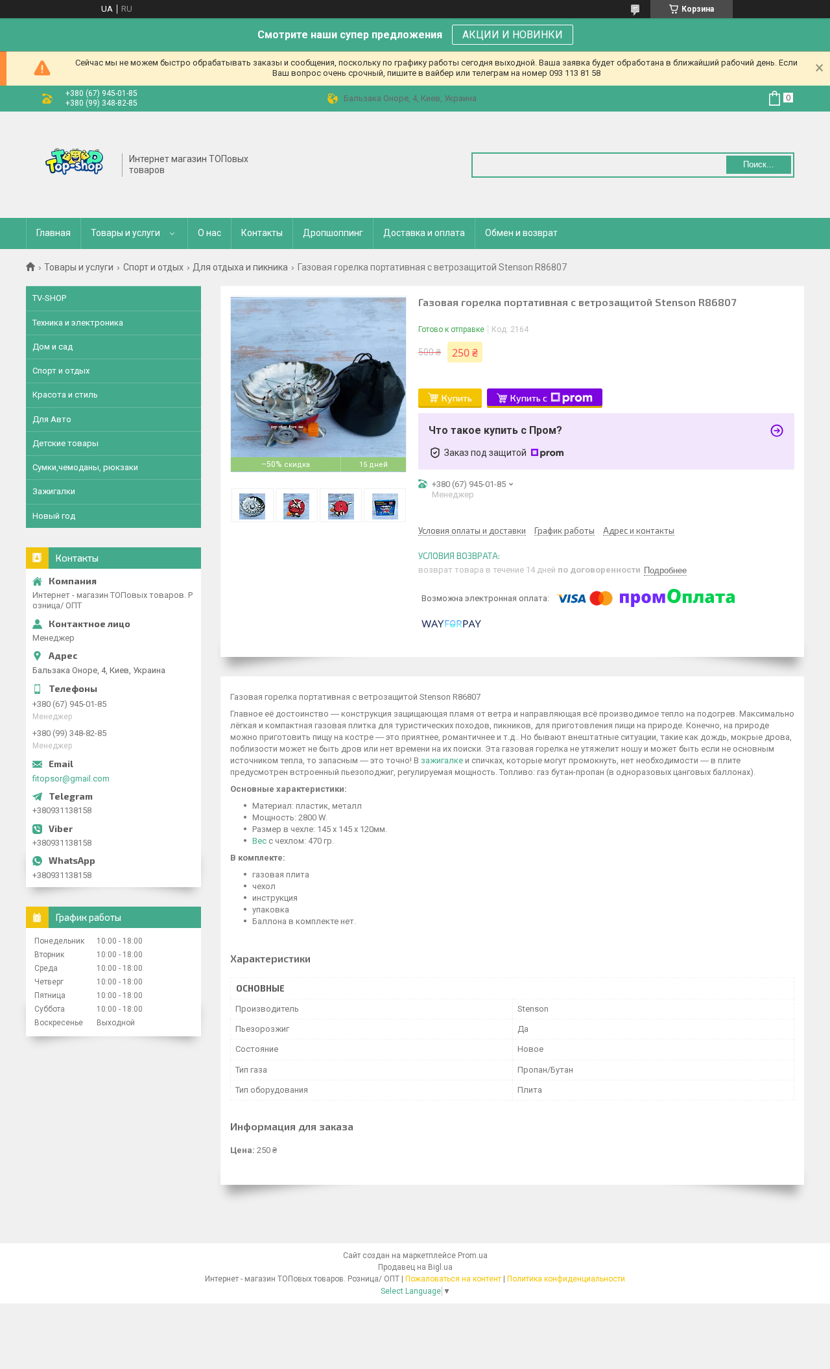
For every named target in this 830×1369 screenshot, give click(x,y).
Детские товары (65, 443)
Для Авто (51, 419)
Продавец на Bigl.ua (415, 1267)
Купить (457, 397)
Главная (53, 233)
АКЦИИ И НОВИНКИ (512, 35)
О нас (209, 233)
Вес (259, 841)
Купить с (528, 397)
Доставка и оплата (424, 233)
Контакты (262, 233)
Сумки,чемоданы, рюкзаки (85, 467)
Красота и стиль (65, 394)
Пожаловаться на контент (453, 1278)
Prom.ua (473, 1255)
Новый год (53, 516)
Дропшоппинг (333, 233)
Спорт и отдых (153, 267)
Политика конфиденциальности (566, 1278)
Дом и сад (52, 346)
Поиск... (758, 164)
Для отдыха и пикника (240, 267)
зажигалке (442, 760)
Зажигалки (53, 491)
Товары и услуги (125, 233)
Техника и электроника (77, 322)
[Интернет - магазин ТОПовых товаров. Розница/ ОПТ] (74, 163)
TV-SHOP (49, 298)
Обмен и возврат (521, 233)
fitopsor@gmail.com (71, 778)
